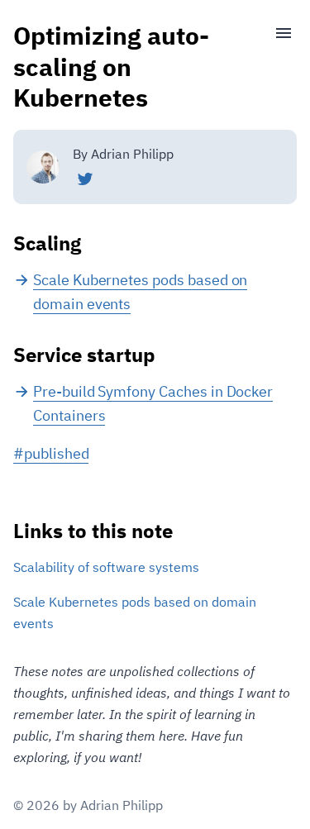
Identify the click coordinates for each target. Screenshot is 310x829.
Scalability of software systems (106, 567)
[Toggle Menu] (277, 33)
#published (50, 453)
